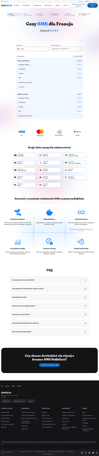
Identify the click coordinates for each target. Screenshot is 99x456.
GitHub (84, 426)
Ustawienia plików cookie (48, 454)
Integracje (24, 426)
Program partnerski (68, 412)
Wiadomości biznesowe (28, 412)
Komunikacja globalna (28, 415)
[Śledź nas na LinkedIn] (82, 453)
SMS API (44, 412)
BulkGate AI (25, 429)
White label (65, 418)
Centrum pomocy (87, 415)
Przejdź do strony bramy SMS (49, 365)
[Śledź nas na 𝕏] (86, 453)
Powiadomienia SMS (7, 415)
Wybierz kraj (19, 45)
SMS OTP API (45, 415)
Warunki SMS (70, 451)
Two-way (22, 87)
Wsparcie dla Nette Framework (88, 429)
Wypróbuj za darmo (92, 5)
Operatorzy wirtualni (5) (25, 82)
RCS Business (5, 421)
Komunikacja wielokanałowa (26, 422)
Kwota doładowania (55, 45)
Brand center (66, 421)
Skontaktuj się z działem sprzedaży (78, 5)
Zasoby (57, 5)
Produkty (16, 5)
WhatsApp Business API (49, 424)
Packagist (85, 423)
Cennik (65, 5)
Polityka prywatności (40, 451)
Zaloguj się (95, 1)
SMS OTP (3, 427)
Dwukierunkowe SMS (7, 424)
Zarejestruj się (6, 401)
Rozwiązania (26, 5)
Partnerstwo (48, 5)
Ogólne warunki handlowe (27, 451)
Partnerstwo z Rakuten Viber (89, 419)
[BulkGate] (6, 5)
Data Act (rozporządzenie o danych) (56, 451)
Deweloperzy (37, 5)
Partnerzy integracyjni (68, 415)
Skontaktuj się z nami (19, 401)
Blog (83, 412)
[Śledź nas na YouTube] (93, 453)
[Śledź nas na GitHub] (97, 453)
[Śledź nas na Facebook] (89, 453)
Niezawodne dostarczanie (29, 418)
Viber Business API (47, 421)
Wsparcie (81, 1)
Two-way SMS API (47, 427)
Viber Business (5, 418)
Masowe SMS (5, 412)
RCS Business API (47, 418)
